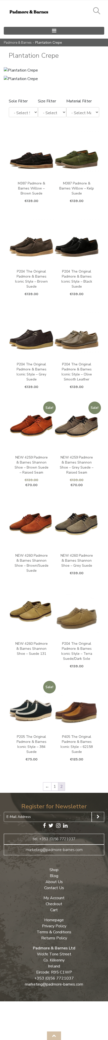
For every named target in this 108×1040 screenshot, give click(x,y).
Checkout (54, 904)
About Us (54, 882)
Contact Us (54, 888)
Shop (54, 870)
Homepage (54, 920)
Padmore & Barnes (18, 42)
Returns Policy (54, 938)
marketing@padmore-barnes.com (54, 849)
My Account (54, 898)
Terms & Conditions (54, 932)
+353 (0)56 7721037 (54, 978)
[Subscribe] (98, 817)
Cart (54, 910)
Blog (54, 876)
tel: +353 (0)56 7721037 (54, 838)
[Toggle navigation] (54, 31)
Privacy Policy (54, 926)
